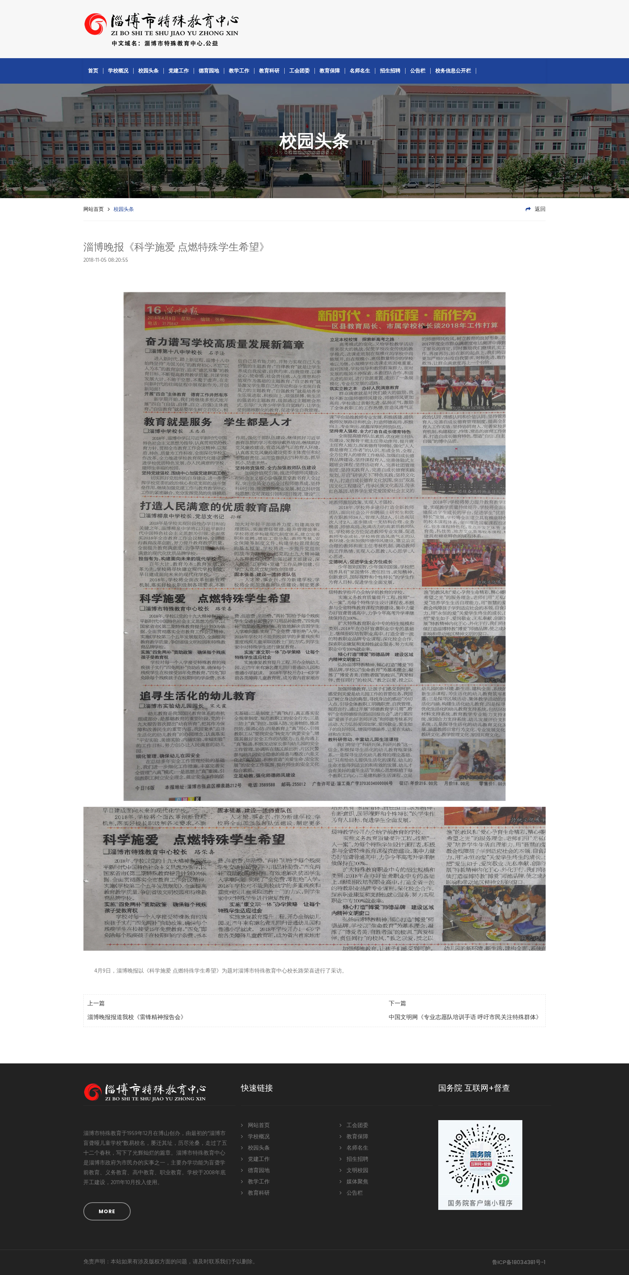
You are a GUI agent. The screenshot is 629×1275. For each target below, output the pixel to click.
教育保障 (330, 70)
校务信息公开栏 (453, 70)
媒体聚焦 (356, 1182)
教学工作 (239, 70)
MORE (107, 1211)
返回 (539, 209)
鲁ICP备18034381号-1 (519, 1262)
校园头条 (148, 70)
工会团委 (299, 70)
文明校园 (356, 1170)
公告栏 (418, 70)
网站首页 (93, 209)
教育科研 (269, 70)
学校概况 (118, 70)
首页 (93, 70)
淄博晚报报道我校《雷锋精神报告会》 (136, 1017)
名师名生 (360, 70)
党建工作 (179, 70)
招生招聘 (390, 70)
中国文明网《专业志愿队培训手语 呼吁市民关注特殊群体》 (465, 1017)
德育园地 (209, 70)
